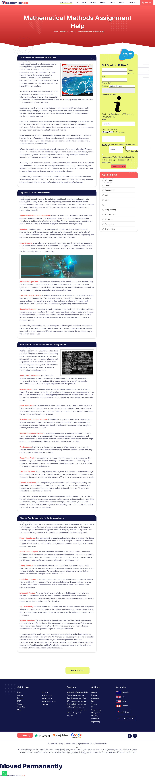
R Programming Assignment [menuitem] (76, 701)
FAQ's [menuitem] (19, 701)
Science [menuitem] (94, 704)
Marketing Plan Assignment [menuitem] (76, 707)
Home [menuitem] (19, 692)
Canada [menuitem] (125, 706)
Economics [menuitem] (95, 719)
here (23, 776)
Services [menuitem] (20, 695)
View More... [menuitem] (71, 716)
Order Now (148, 2)
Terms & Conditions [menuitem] (49, 701)
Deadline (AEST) (109, 94)
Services (93, 2)
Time (104, 120)
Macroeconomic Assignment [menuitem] (76, 710)
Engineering (110, 229)
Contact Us (132, 2)
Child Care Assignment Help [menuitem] (76, 698)
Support (121, 2)
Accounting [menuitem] (95, 698)
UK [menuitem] (123, 697)
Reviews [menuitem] (20, 698)
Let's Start (78, 670)
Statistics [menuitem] (94, 692)
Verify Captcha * (132, 151)
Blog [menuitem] (19, 710)
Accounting (109, 190)
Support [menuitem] (20, 704)
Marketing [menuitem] (94, 716)
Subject (105, 86)
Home (84, 2)
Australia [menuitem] (125, 692)
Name (130, 70)
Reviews (103, 2)
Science (71, 32)
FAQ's (113, 2)
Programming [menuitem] (96, 710)
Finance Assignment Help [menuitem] (75, 695)
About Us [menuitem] (45, 692)
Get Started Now (118, 166)
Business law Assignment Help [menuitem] (77, 692)
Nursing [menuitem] (94, 695)
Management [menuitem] (95, 713)
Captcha (105, 145)
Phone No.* (106, 83)
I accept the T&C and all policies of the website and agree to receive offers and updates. (118, 160)
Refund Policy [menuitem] (47, 698)
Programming (110, 210)
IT (106, 205)
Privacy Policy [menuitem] (47, 695)
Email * (131, 73)
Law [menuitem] (92, 701)
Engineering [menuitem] (95, 722)
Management (110, 214)
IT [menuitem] (92, 707)
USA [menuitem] (124, 701)
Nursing (108, 185)
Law (106, 195)
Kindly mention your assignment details (118, 144)
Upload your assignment (109, 129)
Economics (109, 224)
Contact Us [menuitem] (21, 707)
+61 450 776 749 (66, 2)
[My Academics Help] (15, 2)
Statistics (108, 180)
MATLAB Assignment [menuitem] (74, 713)
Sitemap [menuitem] (45, 704)
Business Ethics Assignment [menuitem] (76, 704)
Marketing (109, 219)
